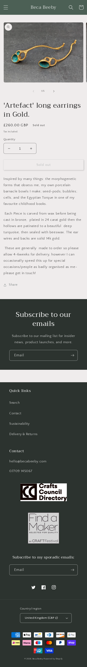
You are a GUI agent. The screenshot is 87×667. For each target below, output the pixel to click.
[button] (6, 7)
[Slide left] (33, 91)
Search (14, 403)
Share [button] (13, 285)
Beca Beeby (37, 659)
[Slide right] (54, 91)
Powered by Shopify (53, 659)
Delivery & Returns (23, 434)
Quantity (9, 139)
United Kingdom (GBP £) (41, 617)
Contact (15, 413)
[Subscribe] (72, 355)
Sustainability (19, 424)
